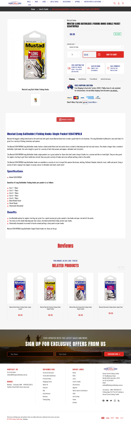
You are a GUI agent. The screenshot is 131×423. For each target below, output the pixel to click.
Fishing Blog (46, 399)
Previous (119, 268)
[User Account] (119, 3)
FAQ (44, 390)
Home (74, 399)
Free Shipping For (77, 65)
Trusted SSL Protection (114, 69)
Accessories (67, 2)
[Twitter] (111, 401)
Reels (29, 2)
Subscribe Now (113, 354)
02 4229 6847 (11, 372)
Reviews (45, 396)
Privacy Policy (47, 378)
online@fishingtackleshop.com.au (17, 375)
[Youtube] (107, 401)
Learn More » (92, 102)
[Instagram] (115, 401)
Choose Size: (71, 44)
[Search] (115, 3)
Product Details (67, 119)
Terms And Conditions (49, 375)
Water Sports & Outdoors (92, 2)
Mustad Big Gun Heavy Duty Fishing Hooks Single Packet (80, 308)
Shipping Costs (47, 381)
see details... (114, 90)
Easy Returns (95, 66)
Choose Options (20, 316)
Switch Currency (106, 79)
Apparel (77, 2)
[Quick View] (20, 295)
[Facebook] (103, 401)
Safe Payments (115, 66)
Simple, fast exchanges (94, 69)
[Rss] (119, 401)
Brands (75, 402)
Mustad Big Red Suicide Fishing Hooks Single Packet (50, 308)
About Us (45, 384)
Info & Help (76, 396)
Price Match (93, 79)
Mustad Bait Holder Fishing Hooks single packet (20, 308)
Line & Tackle (54, 2)
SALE (29, 5)
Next (122, 268)
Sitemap (25, 419)
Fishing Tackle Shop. (17, 419)
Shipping (72, 79)
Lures (44, 2)
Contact (45, 387)
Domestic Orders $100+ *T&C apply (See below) (76, 69)
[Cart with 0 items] (123, 3)
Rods (36, 2)
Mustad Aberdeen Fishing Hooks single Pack (111, 307)
